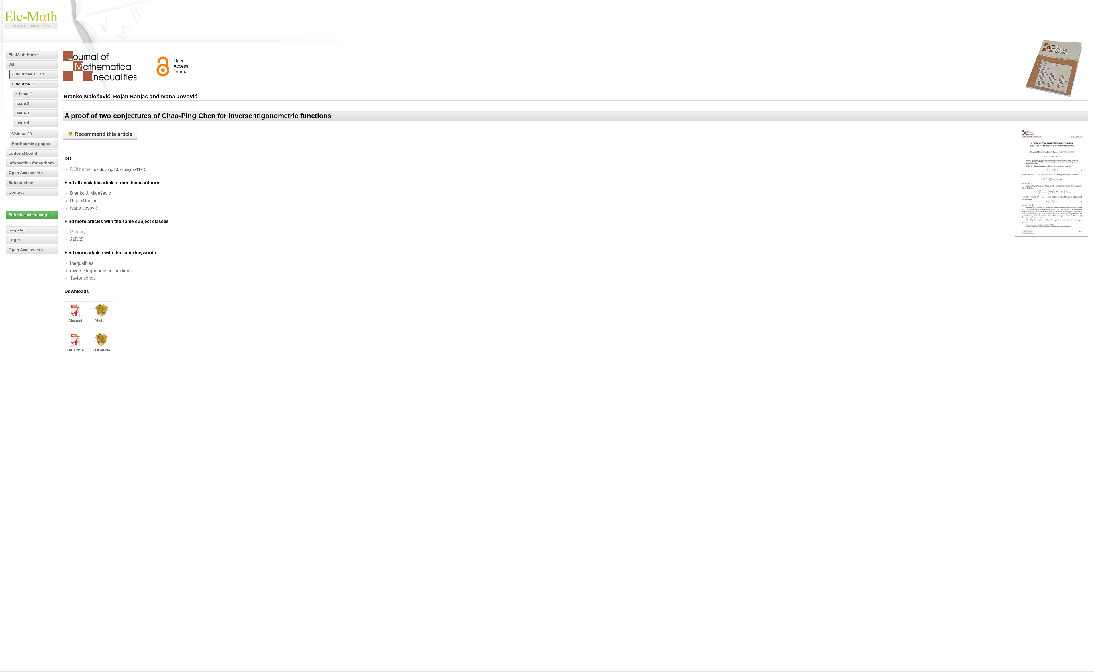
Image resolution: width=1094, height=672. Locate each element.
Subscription (21, 182)
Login (14, 239)
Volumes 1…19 (30, 74)
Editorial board (23, 153)
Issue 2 (22, 103)
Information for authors (31, 163)
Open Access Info (26, 172)
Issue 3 (22, 113)
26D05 (77, 239)
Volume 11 (25, 84)
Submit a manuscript (29, 214)
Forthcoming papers (32, 143)
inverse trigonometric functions (101, 270)
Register (17, 230)
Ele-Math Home (23, 54)
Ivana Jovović (84, 208)
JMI (12, 64)
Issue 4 (22, 122)
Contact (16, 192)
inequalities (81, 263)
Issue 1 (26, 93)
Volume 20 (22, 134)
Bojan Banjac (83, 200)
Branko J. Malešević (90, 193)
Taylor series (83, 278)
